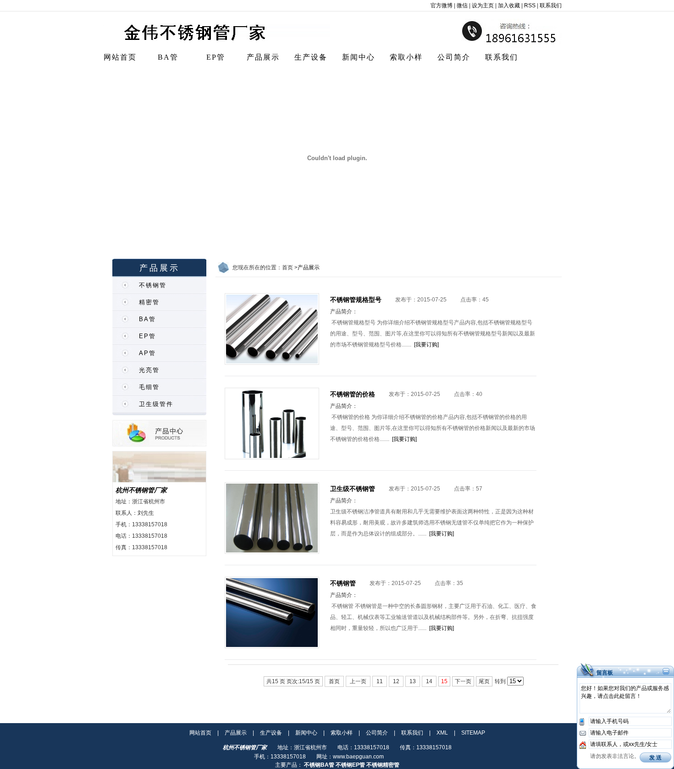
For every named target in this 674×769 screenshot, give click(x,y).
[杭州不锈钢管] (216, 46)
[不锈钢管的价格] (272, 457)
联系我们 (551, 5)
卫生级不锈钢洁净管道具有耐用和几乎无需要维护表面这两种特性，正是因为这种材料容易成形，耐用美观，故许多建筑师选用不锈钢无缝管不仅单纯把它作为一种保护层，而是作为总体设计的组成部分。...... (432, 522)
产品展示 (263, 57)
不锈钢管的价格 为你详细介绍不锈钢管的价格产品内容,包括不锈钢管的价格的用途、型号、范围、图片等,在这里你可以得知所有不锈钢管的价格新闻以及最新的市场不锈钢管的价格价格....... (432, 428)
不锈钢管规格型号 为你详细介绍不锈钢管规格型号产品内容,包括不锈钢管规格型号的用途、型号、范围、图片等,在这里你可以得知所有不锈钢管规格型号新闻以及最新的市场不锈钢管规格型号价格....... (432, 333)
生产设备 (310, 57)
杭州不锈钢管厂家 (141, 490)
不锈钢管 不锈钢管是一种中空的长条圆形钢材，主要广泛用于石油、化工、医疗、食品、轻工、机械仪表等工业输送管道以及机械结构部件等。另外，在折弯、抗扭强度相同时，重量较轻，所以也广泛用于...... (433, 617)
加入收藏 (509, 5)
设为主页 (483, 5)
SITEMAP (473, 733)
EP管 (215, 57)
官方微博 (442, 5)
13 (412, 681)
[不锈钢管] (272, 646)
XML (442, 733)
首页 (334, 681)
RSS (530, 5)
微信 (462, 5)
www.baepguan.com (358, 756)
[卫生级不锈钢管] (272, 552)
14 (429, 681)
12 (396, 681)
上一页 (358, 681)
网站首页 (120, 57)
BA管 (168, 57)
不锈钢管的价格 (352, 394)
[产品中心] (159, 444)
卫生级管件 (156, 404)
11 (379, 681)
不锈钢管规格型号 (355, 299)
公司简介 (453, 57)
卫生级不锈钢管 (352, 488)
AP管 (147, 353)
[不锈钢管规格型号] (272, 363)
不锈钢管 (152, 285)
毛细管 (149, 387)
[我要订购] (426, 344)
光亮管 (149, 370)
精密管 (149, 302)
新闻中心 (358, 57)
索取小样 (406, 57)
